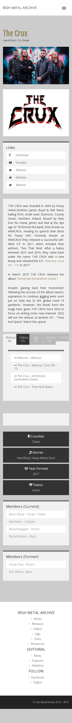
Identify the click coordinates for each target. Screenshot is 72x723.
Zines (37, 639)
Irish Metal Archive (36, 612)
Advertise (38, 665)
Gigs (37, 634)
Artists (38, 619)
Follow (36, 671)
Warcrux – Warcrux (29, 358)
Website (20, 170)
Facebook (22, 155)
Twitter (37, 682)
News (37, 656)
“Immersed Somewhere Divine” (37, 278)
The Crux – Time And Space (35, 387)
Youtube (21, 162)
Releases (37, 624)
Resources (37, 644)
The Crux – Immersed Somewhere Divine (29, 377)
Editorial (36, 649)
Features (37, 661)
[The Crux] (36, 65)
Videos (37, 629)
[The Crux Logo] (36, 112)
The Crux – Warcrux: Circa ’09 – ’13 (35, 367)
